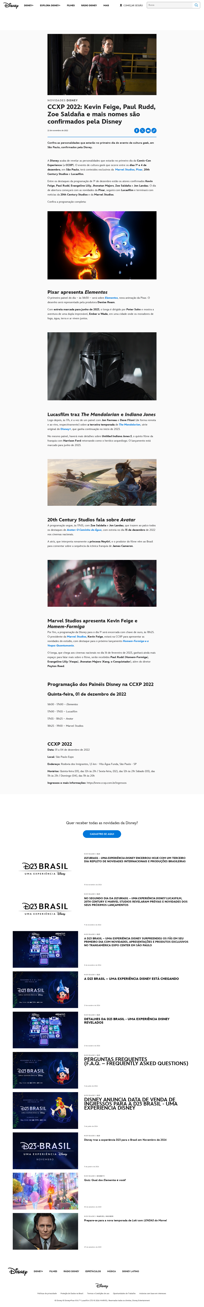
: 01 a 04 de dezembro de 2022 (68, 749)
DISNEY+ (38, 1271)
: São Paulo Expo (60, 757)
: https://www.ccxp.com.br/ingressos (87, 783)
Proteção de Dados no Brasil (72, 1293)
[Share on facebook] (136, 130)
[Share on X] (142, 130)
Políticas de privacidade (47, 1293)
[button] (135, 5)
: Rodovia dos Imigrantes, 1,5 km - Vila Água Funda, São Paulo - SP (92, 764)
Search (196, 5)
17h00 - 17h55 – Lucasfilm (62, 711)
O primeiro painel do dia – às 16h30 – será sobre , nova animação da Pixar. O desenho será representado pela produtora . (98, 300)
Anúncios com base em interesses (152, 1293)
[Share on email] (148, 130)
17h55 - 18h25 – (60, 718)
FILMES (53, 1271)
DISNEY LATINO (130, 1271)
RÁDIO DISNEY (71, 1271)
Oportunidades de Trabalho (124, 1293)
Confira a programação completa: (66, 201)
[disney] (17, 1272)
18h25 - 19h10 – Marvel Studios (65, 725)
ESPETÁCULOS (93, 1271)
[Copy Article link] (154, 130)
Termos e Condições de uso (98, 1293)
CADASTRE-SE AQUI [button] (102, 834)
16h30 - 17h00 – (62, 704)
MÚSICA (111, 1271)
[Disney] (10, 6)
